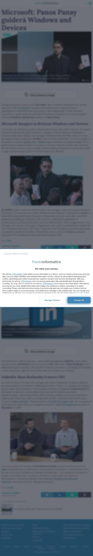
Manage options (52, 300)
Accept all (79, 300)
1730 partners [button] (17, 274)
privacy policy (78, 293)
